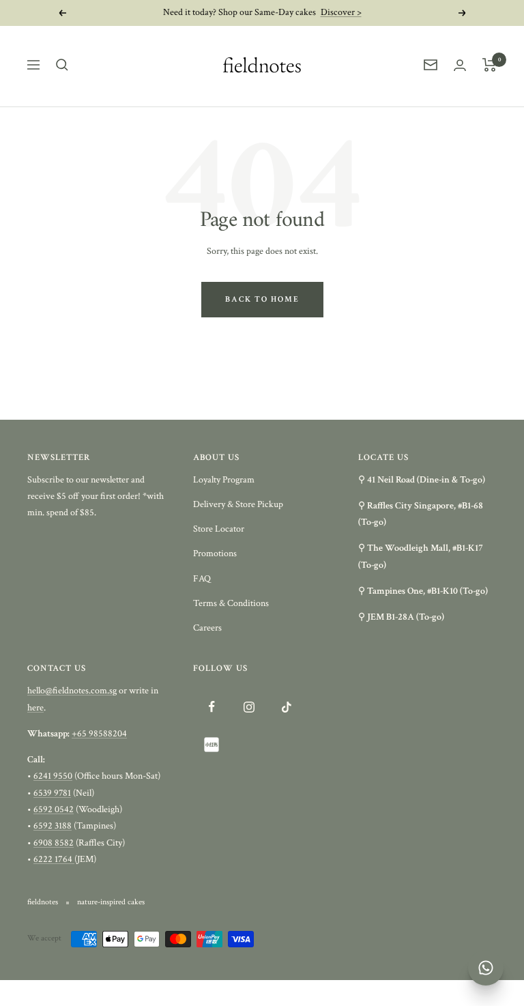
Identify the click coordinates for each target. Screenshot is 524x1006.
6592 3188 (52, 826)
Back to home (262, 299)
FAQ (202, 579)
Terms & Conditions (231, 603)
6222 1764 (53, 859)
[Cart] (489, 65)
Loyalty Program (223, 480)
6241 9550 (52, 776)
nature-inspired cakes (111, 902)
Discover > (341, 12)
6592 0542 (53, 809)
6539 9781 (52, 793)
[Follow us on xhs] (212, 744)
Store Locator (218, 529)
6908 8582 (53, 843)
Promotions (215, 553)
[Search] (62, 65)
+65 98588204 (99, 734)
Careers (207, 628)
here (35, 708)
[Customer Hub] (460, 65)
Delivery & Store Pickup (238, 504)
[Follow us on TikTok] (287, 706)
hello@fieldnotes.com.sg (72, 691)
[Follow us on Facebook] (212, 706)
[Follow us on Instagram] (249, 706)
